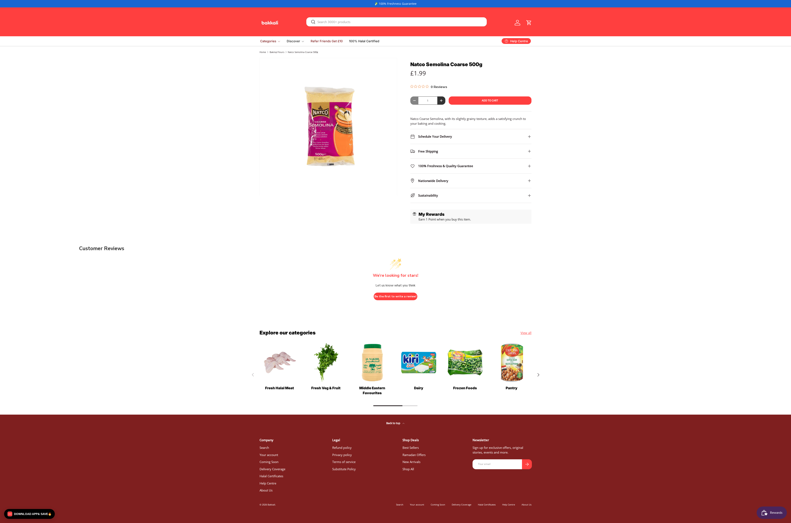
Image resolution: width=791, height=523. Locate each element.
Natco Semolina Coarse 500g (303, 52)
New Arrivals (411, 462)
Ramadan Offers (414, 455)
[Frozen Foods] (465, 362)
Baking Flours (277, 52)
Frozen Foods (465, 388)
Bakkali (271, 504)
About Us (266, 490)
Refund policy (342, 448)
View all (526, 333)
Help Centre (268, 483)
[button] (529, 22)
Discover (293, 41)
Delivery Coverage (272, 469)
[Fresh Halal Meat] (279, 362)
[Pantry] (511, 362)
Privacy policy (342, 455)
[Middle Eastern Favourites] (372, 362)
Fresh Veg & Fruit (326, 388)
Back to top (393, 423)
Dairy (418, 388)
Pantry (511, 388)
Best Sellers (411, 448)
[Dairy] (418, 362)
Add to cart (490, 100)
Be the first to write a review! (395, 296)
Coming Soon (269, 462)
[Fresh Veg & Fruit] (325, 362)
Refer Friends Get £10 (327, 41)
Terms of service (344, 462)
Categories (268, 41)
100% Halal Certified (364, 41)
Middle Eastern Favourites (372, 390)
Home (263, 52)
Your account (269, 455)
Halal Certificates (271, 476)
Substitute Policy (344, 469)
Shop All (408, 469)
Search (264, 448)
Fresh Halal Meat (279, 388)
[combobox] (396, 21)
